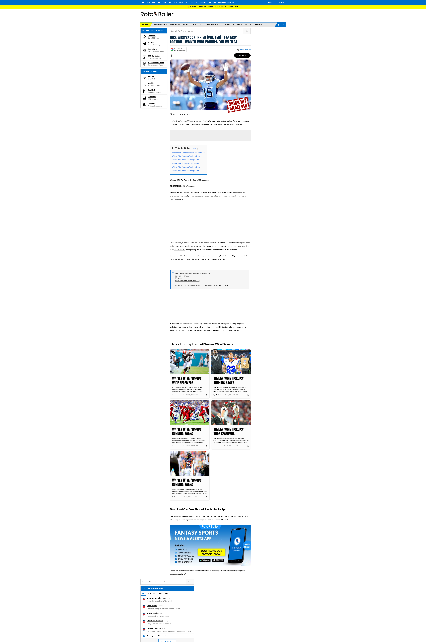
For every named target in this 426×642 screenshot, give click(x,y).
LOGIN (270, 2)
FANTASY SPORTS (160, 25)
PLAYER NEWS (175, 25)
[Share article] (171, 55)
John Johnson (176, 395)
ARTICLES (186, 25)
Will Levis (179, 273)
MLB (148, 2)
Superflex (152, 97)
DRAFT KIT (248, 25)
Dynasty (151, 103)
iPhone (230, 516)
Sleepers (151, 76)
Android (240, 516)
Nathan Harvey (176, 497)
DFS (187, 2)
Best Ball (151, 90)
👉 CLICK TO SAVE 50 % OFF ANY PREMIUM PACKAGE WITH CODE (213, 7)
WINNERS (203, 2)
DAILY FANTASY (198, 25)
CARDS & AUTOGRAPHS (226, 2)
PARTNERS (212, 2)
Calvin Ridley (179, 249)
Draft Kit (152, 36)
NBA (153, 2)
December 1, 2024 (220, 285)
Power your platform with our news (160, 636)
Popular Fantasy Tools (152, 31)
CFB (175, 2)
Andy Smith (245, 49)
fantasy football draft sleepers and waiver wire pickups (219, 570)
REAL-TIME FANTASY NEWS (152, 589)
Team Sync (152, 49)
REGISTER (280, 2)
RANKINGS (226, 25)
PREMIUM (145, 25)
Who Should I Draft (156, 63)
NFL (143, 2)
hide (194, 148)
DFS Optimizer (154, 56)
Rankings (151, 42)
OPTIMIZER (237, 25)
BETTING (194, 2)
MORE (181, 2)
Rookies (151, 83)
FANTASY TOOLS (213, 25)
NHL (159, 2)
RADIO (281, 25)
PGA (164, 2)
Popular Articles (149, 71)
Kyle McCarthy (217, 395)
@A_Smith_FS (243, 55)
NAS (170, 2)
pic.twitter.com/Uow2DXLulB (187, 280)
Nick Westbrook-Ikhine (216, 192)
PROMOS (258, 25)
